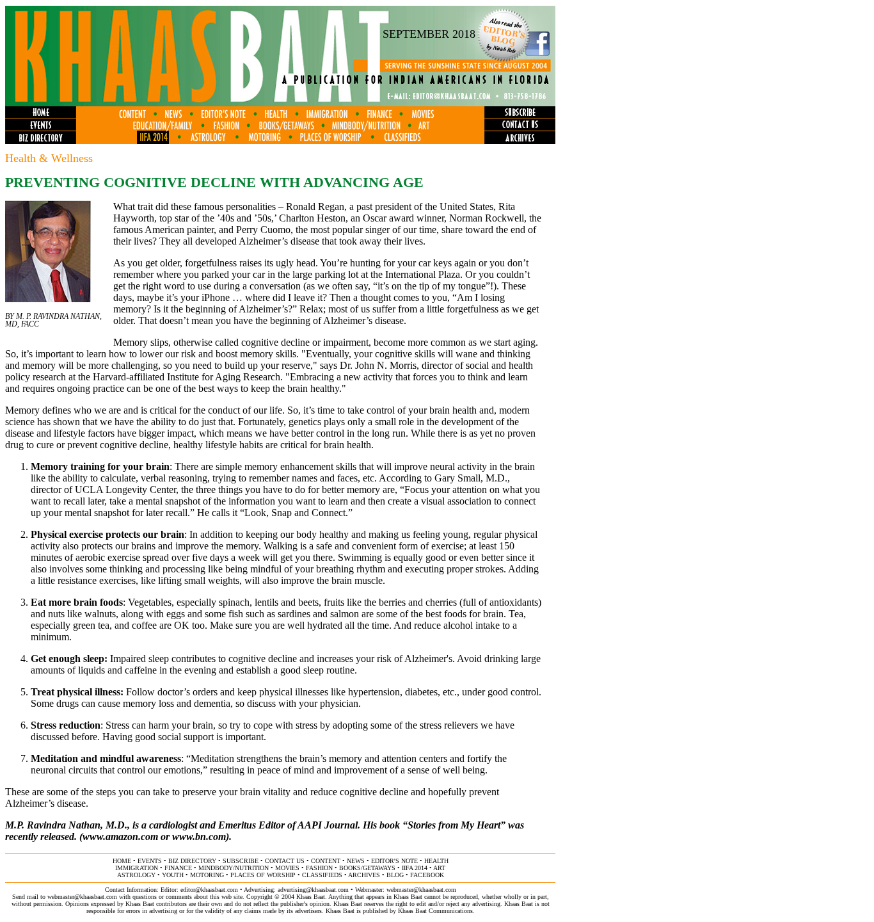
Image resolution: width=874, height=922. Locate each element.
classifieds (322, 874)
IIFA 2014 (414, 867)
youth (173, 874)
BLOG (395, 874)
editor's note (394, 860)
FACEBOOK (427, 874)
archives (364, 874)
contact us (285, 860)
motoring (207, 874)
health (436, 860)
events (150, 860)
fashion (319, 867)
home (122, 860)
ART (439, 867)
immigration (136, 867)
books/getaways (367, 867)
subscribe (240, 860)
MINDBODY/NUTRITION (233, 867)
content (325, 860)
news (356, 860)
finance (178, 867)
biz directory (192, 860)
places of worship (263, 874)
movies (287, 867)
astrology (136, 874)
